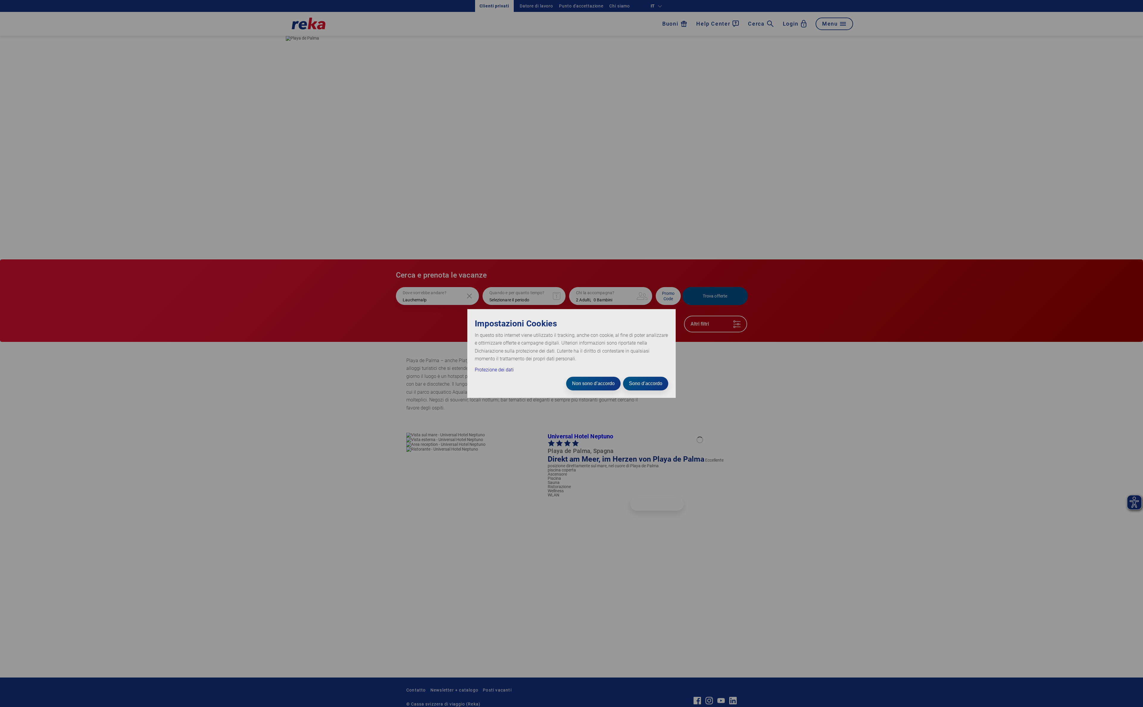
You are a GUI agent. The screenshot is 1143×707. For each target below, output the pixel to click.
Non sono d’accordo (593, 383)
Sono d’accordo (645, 383)
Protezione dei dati (494, 370)
